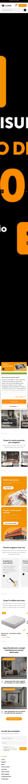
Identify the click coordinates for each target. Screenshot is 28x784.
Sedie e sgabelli (5, 774)
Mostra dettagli (19, 396)
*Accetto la (9, 747)
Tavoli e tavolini (5, 771)
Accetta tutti (14, 401)
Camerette (4, 769)
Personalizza (13, 406)
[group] (10, 415)
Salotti (3, 764)
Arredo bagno (4, 779)
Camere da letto (5, 767)
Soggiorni (3, 762)
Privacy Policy (12, 747)
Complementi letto (6, 776)
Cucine (3, 759)
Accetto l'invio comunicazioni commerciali (10, 749)
